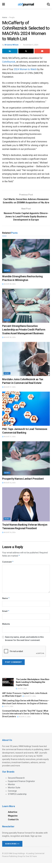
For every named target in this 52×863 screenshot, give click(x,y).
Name (6, 598)
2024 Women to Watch (25, 69)
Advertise (12, 812)
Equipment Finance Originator (21, 781)
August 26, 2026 (9, 483)
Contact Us (13, 819)
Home (4, 17)
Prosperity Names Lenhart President (23, 478)
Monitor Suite (14, 787)
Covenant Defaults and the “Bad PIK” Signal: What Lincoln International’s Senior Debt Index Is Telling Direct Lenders (25, 714)
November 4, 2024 (30, 45)
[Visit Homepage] (26, 4)
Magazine (12, 816)
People (12, 17)
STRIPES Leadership (17, 794)
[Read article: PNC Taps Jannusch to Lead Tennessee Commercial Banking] (26, 409)
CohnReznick (8, 61)
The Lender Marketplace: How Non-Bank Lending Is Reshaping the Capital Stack (33, 682)
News (7, 270)
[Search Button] (48, 4)
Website (6, 624)
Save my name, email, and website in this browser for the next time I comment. (24, 638)
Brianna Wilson (11, 45)
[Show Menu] (3, 4)
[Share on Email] (42, 51)
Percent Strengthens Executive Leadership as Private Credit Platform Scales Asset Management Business (23, 329)
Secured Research (16, 778)
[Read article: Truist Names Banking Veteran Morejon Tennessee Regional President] (26, 504)
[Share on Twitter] (26, 51)
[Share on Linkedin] (10, 51)
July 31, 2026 (22, 688)
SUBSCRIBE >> (12, 844)
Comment (8, 561)
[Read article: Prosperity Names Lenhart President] (26, 458)
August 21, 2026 (30, 696)
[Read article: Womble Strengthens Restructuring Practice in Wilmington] (26, 256)
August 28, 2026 (9, 284)
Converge (12, 791)
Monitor (11, 784)
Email (5, 611)
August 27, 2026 (9, 387)
